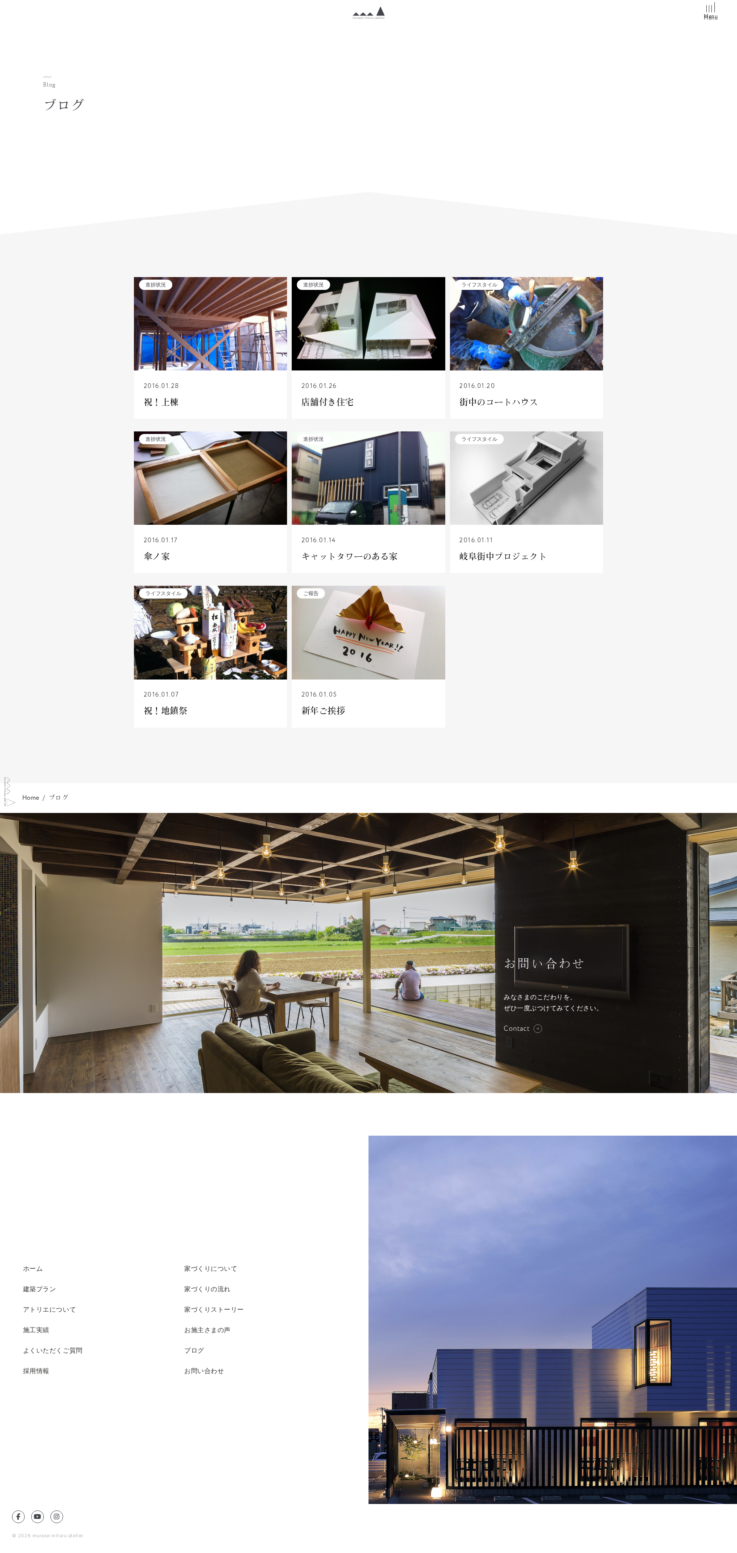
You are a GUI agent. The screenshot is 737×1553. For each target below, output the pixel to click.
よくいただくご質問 (53, 1350)
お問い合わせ (204, 1371)
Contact (517, 1028)
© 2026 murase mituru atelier (48, 1536)
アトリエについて (49, 1309)
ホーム (33, 1268)
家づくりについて (210, 1268)
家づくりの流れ (207, 1289)
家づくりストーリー (214, 1309)
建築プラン (39, 1289)
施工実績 (36, 1330)
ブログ (194, 1350)
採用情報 (36, 1371)
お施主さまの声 (207, 1330)
